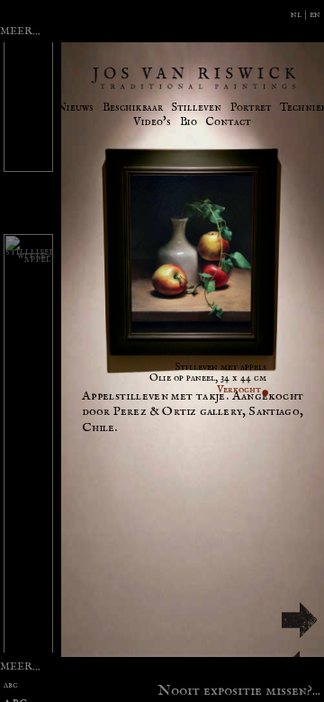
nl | (300, 14)
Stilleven (196, 107)
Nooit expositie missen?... (239, 688)
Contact (228, 122)
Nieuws (75, 107)
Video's (152, 122)
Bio (188, 122)
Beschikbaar (133, 107)
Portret (251, 107)
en (315, 14)
